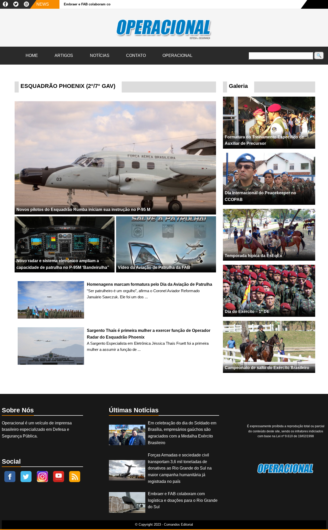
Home (32, 55)
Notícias (99, 55)
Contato (136, 55)
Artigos (64, 55)
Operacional (177, 55)
